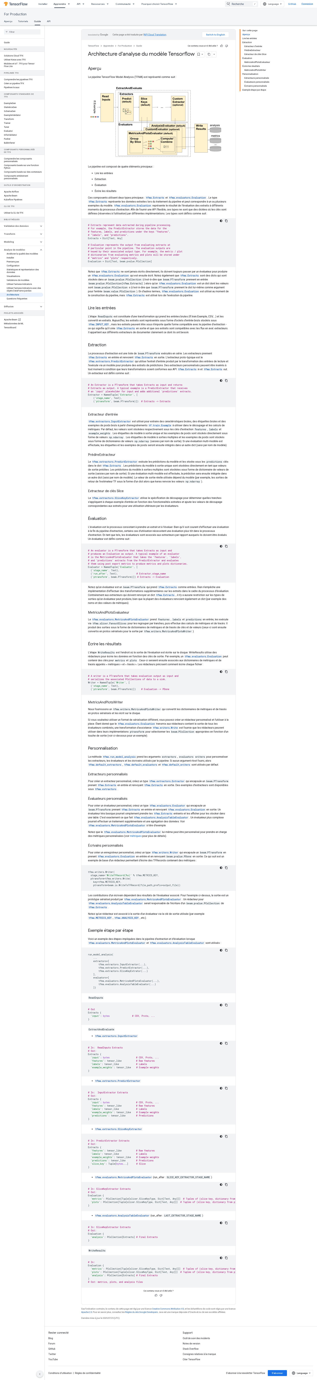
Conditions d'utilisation (60, 1373)
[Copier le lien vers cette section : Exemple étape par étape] (136, 931)
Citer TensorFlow (191, 1359)
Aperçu (8, 21)
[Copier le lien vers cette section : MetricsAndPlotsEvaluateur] (132, 613)
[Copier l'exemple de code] (226, 220)
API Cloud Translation (155, 34)
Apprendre (59, 3)
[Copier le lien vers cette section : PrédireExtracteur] (118, 455)
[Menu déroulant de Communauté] (135, 4)
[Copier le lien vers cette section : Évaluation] (109, 519)
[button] (19, 226)
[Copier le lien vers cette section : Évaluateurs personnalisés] (130, 799)
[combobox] (241, 4)
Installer (43, 3)
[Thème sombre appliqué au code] (221, 220)
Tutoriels (23, 21)
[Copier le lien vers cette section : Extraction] (109, 345)
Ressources (98, 3)
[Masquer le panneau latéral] (39, 1374)
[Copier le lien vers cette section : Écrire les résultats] (125, 644)
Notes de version (191, 1343)
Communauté (123, 3)
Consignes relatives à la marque (199, 1354)
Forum (51, 1343)
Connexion (307, 4)
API (78, 3)
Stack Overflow (191, 1348)
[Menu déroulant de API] (84, 4)
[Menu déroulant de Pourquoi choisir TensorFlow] (177, 4)
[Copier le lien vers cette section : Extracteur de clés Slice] (127, 491)
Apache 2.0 (86, 1312)
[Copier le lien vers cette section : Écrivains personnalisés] (126, 846)
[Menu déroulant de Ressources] (109, 4)
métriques (136, 836)
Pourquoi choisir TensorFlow (157, 3)
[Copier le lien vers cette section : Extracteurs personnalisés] (131, 774)
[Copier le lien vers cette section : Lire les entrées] (119, 308)
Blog (50, 1338)
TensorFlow (93, 46)
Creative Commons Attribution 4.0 (168, 1309)
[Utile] (221, 45)
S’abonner (277, 1373)
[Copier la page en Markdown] (209, 54)
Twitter (52, 1354)
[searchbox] (22, 31)
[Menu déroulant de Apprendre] (70, 4)
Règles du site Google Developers (141, 1312)
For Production (15, 14)
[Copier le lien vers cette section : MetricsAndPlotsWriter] (126, 703)
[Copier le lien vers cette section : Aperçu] (104, 69)
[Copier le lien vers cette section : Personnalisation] (121, 749)
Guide (37, 21)
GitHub (292, 3)
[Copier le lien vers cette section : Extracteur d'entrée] (121, 415)
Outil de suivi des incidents (196, 1338)
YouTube (53, 1359)
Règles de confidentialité (88, 1373)
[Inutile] (226, 45)
